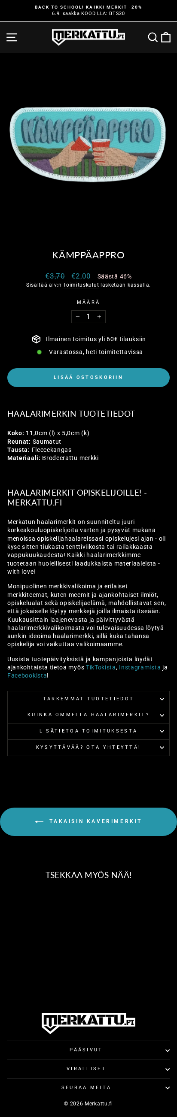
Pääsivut (86, 1050)
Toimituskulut (81, 285)
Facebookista (27, 675)
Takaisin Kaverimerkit (94, 821)
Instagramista (140, 667)
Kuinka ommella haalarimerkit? (88, 714)
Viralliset (86, 1069)
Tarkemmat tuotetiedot (88, 699)
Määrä (89, 302)
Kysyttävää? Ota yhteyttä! (88, 747)
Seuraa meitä (86, 1087)
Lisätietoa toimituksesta (89, 731)
